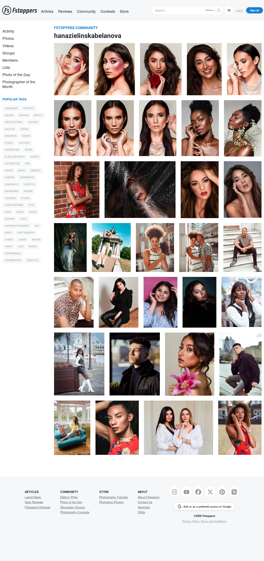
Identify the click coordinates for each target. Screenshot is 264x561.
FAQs (141, 512)
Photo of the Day (16, 74)
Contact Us (145, 502)
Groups (8, 52)
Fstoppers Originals (37, 507)
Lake (20, 246)
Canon (22, 239)
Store (124, 11)
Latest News (33, 497)
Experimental (13, 253)
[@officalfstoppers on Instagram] (174, 492)
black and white (15, 157)
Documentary (13, 260)
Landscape (11, 108)
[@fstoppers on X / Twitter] (210, 492)
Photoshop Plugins (111, 502)
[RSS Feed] (234, 492)
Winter (36, 239)
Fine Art (33, 122)
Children (10, 198)
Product (36, 170)
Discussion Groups (72, 507)
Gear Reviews (34, 502)
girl (27, 163)
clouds (25, 198)
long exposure (14, 205)
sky (37, 226)
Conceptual (12, 150)
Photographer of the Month (18, 84)
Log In (239, 10)
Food (8, 212)
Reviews (65, 11)
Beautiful (33, 260)
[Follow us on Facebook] (198, 492)
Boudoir (10, 219)
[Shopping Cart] (229, 10)
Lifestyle (29, 184)
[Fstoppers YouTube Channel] (186, 492)
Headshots (11, 184)
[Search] (219, 10)
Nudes (33, 212)
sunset (26, 136)
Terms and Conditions (213, 521)
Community (86, 11)
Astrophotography (17, 226)
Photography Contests (74, 512)
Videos (8, 45)
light (23, 219)
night (8, 232)
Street (9, 143)
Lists (6, 67)
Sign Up (254, 10)
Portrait (28, 108)
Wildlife (10, 129)
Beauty (38, 115)
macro (33, 246)
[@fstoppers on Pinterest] (222, 492)
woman (28, 191)
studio (9, 239)
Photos (8, 38)
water (8, 170)
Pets (31, 205)
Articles (47, 11)
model (29, 150)
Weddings (10, 136)
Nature (9, 115)
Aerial (8, 246)
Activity (8, 31)
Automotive (12, 163)
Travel (24, 129)
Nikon (21, 170)
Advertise (144, 507)
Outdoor (24, 143)
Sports (34, 157)
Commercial (27, 177)
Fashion (23, 115)
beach (20, 212)
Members (10, 60)
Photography (26, 232)
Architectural (14, 122)
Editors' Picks (69, 497)
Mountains (11, 191)
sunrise (9, 177)
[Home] (19, 10)
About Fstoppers (148, 497)
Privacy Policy (191, 521)
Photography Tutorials (113, 497)
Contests (107, 11)
